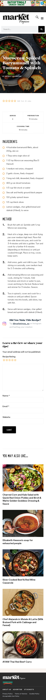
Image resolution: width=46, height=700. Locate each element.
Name (6, 396)
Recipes (23, 50)
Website (6, 417)
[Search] (41, 29)
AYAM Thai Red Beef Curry (17, 662)
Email (6, 406)
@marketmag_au (21, 324)
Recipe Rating (9, 357)
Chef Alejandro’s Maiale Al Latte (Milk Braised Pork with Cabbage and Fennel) (23, 622)
